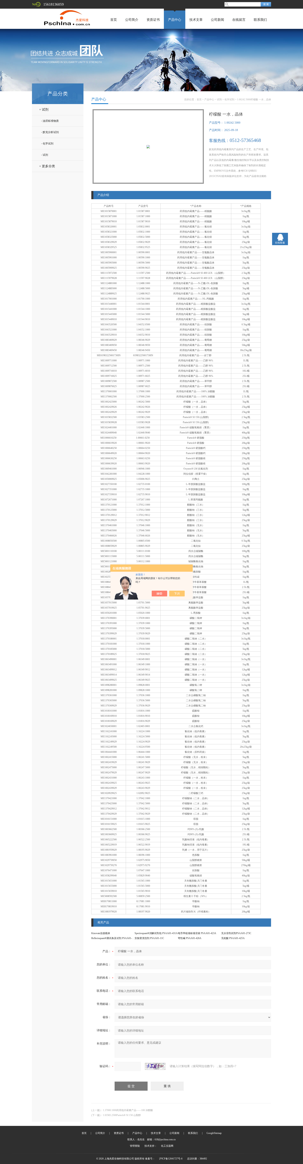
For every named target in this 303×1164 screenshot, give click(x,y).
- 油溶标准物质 (50, 120)
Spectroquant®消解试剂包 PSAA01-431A (156, 933)
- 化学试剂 (47, 143)
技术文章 (196, 19)
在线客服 (280, 242)
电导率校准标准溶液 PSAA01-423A (197, 933)
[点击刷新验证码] (155, 1066)
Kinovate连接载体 (100, 933)
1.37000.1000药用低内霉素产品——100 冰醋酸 (128, 1110)
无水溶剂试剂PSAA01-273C (236, 933)
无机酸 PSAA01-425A (233, 938)
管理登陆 (135, 1145)
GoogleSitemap (214, 1133)
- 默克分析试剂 (50, 132)
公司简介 (131, 19)
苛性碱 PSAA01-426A (189, 938)
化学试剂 (229, 99)
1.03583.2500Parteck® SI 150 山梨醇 (122, 1115)
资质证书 (153, 19)
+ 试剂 (43, 109)
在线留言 (238, 19)
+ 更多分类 (47, 166)
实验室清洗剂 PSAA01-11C (149, 938)
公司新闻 (217, 19)
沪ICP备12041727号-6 (170, 1158)
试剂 (219, 99)
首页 (113, 19)
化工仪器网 (167, 1145)
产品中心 (174, 19)
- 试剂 (44, 154)
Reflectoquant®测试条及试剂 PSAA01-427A (114, 938)
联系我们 (260, 19)
